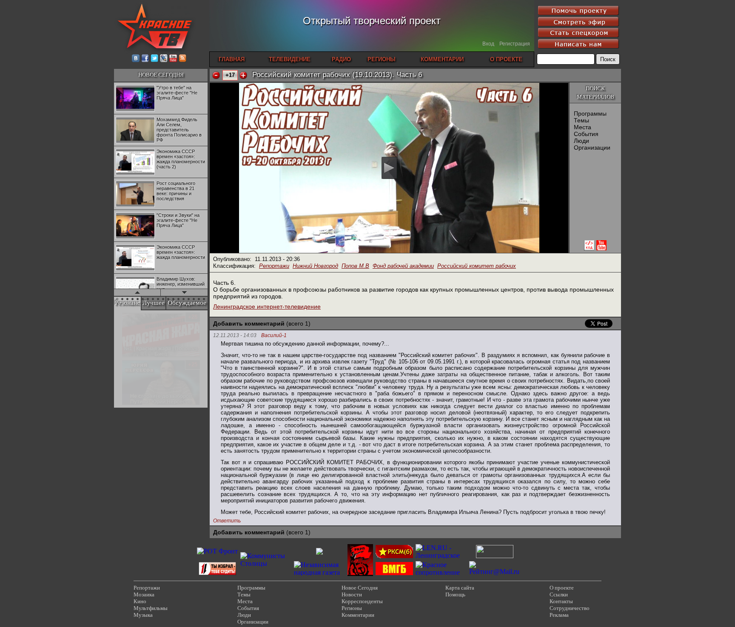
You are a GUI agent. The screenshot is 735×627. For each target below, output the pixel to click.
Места (582, 127)
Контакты (561, 601)
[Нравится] (243, 75)
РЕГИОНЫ (382, 59)
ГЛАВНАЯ (232, 59)
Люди (581, 140)
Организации (592, 147)
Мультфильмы (151, 608)
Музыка (143, 615)
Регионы (352, 608)
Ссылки (559, 594)
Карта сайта (459, 587)
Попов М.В (355, 266)
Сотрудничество (570, 608)
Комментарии (358, 615)
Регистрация (514, 44)
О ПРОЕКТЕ (506, 59)
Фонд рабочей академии (403, 266)
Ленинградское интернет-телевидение (267, 306)
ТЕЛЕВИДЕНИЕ (290, 59)
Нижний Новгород (315, 266)
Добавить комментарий (249, 323)
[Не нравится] (216, 75)
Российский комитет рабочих (476, 266)
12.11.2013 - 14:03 (234, 335)
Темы (581, 120)
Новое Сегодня (360, 587)
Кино (140, 601)
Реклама (559, 615)
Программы (590, 113)
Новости (352, 594)
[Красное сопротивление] (441, 572)
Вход (488, 44)
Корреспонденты (362, 601)
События (586, 134)
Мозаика (144, 594)
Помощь (455, 594)
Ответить (227, 521)
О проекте (562, 587)
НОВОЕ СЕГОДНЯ (161, 74)
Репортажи (274, 266)
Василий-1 (274, 335)
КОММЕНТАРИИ (442, 59)
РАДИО (341, 59)
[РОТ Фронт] (217, 551)
